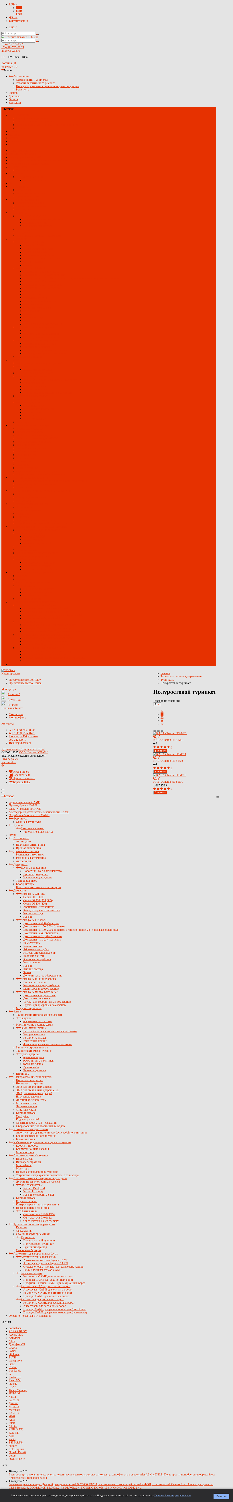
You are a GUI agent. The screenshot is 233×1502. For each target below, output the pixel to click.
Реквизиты (22, 89)
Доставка (14, 96)
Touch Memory (18, 1390)
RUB (12, 4)
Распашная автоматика (30, 202)
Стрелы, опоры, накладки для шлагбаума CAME (53, 615)
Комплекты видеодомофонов (41, 333)
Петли (13, 183)
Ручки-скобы (31, 415)
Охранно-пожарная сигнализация (30, 664)
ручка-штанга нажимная (38, 408)
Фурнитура (20, 166)
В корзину (160, 750)
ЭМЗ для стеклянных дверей (34, 435)
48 (162, 720)
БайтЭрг (14, 1400)
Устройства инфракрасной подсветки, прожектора (47, 523)
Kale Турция (16, 1449)
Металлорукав (25, 500)
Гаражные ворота (31, 621)
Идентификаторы (32, 533)
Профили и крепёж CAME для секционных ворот (54, 631)
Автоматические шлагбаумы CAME (45, 608)
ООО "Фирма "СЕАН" (33, 752)
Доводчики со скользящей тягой (43, 219)
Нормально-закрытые (29, 428)
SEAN (13, 1386)
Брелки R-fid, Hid (34, 536)
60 (162, 723)
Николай (13, 704)
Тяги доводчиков (26, 229)
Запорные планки (34, 382)
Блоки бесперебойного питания (36, 484)
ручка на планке (33, 412)
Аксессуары (23, 189)
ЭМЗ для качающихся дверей (34, 441)
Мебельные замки (27, 451)
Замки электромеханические (34, 399)
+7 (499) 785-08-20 (12, 44)
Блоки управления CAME (25, 157)
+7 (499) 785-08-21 (12, 47)
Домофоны (20, 238)
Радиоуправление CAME (24, 150)
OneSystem (22, 464)
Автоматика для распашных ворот (42, 647)
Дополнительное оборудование (42, 323)
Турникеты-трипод (35, 595)
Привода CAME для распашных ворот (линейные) (54, 657)
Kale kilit (14, 1432)
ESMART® (16, 1442)
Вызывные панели (34, 330)
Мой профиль (17, 717)
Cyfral (12, 1350)
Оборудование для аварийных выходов (40, 474)
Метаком (14, 1409)
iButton (13, 1367)
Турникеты (28, 585)
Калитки (21, 575)
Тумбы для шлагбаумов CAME (42, 618)
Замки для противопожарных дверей (39, 363)
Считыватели (29, 559)
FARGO (14, 1413)
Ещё (12, 27)
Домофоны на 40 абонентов (40, 281)
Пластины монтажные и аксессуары (38, 235)
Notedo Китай (17, 1452)
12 (162, 710)
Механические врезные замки (34, 373)
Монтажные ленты (32, 176)
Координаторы (25, 232)
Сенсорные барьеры (28, 598)
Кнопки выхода (33, 261)
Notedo (13, 1383)
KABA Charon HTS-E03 (168, 760)
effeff (12, 1416)
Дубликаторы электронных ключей (38, 529)
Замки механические (34, 376)
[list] (158, 731)
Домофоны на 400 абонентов (41, 271)
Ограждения (23, 579)
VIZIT (12, 1396)
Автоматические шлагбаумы (38, 605)
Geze (12, 1364)
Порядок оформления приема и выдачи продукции (47, 86)
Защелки (26, 366)
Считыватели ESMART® (39, 562)
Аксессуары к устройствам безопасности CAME (39, 160)
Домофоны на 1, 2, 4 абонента (42, 287)
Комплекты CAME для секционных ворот (49, 624)
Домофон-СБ (17, 1344)
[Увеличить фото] (155, 736)
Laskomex (15, 1377)
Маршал (14, 1406)
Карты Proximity (33, 539)
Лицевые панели (26, 454)
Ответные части (26, 458)
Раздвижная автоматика (31, 206)
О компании (21, 76)
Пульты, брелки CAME (23, 153)
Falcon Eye (15, 1360)
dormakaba (15, 1328)
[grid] (154, 731)
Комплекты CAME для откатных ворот (47, 641)
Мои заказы (16, 714)
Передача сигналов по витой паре (37, 520)
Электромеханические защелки (32, 425)
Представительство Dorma (25, 682)
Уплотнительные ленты (38, 180)
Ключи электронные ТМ (38, 543)
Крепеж (18, 173)
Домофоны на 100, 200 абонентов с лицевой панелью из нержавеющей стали (71, 278)
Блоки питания (32, 294)
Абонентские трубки (36, 297)
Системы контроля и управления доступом (40, 526)
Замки (27, 320)
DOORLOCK (17, 1458)
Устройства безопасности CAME (29, 163)
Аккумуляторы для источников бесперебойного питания (51, 480)
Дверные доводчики (33, 216)
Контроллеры (31, 310)
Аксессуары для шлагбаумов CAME (45, 611)
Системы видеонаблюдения (30, 503)
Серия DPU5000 (33, 245)
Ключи (27, 265)
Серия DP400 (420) (35, 251)
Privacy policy (9, 758)
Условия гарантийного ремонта (35, 82)
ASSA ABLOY (18, 1331)
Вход (14, 17)
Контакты (15, 102)
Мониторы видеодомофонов (41, 337)
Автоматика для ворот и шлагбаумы (35, 601)
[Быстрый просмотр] (159, 736)
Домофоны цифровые (36, 346)
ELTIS (13, 1357)
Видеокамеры (24, 507)
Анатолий (14, 694)
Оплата (13, 99)
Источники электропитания (30, 477)
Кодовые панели (33, 304)
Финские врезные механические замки (47, 392)
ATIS (12, 1419)
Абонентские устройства (38, 255)
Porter (12, 1455)
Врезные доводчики (35, 222)
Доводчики (20, 212)
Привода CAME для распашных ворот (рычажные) (55, 660)
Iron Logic (15, 1370)
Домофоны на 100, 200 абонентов (44, 274)
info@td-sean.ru (10, 50)
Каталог (9, 796)
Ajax (11, 1435)
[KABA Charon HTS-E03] (184, 754)
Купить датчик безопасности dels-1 (23, 749)
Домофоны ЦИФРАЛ (34, 268)
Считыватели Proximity (37, 565)
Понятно (221, 1496)
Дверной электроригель (31, 448)
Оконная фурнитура (28, 170)
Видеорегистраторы (28, 510)
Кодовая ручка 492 (27, 467)
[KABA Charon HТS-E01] (184, 775)
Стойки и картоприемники (33, 582)
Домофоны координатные (39, 343)
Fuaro (12, 1422)
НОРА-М (14, 1393)
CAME (13, 1347)
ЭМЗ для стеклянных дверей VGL (37, 438)
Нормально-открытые (29, 431)
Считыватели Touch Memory (41, 569)
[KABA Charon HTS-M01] (184, 733)
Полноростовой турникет (39, 588)
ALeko (13, 1426)
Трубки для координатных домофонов (47, 350)
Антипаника (21, 186)
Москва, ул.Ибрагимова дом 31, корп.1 (23, 738)
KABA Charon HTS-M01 (168, 739)
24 (162, 714)
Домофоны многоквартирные (39, 340)
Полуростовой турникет (38, 592)
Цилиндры (22, 422)
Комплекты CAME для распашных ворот (48, 651)
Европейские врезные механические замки (50, 379)
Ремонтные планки (35, 389)
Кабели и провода (27, 494)
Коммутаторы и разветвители (41, 258)
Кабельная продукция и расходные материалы (42, 490)
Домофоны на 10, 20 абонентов (42, 284)
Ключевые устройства (37, 307)
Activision (15, 1337)
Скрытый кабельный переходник (36, 471)
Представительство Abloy (25, 679)
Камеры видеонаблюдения (39, 301)
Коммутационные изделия (32, 497)
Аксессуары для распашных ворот (44, 654)
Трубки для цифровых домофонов (44, 353)
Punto (12, 1439)
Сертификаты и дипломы (32, 79)
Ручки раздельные (34, 418)
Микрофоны (23, 513)
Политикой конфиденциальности (172, 1495)
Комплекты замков (35, 386)
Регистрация (20, 20)
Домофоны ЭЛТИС (33, 242)
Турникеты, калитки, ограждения (34, 572)
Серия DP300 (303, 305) (38, 248)
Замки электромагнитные (32, 395)
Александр (14, 699)
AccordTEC (16, 1334)
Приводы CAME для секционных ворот (48, 628)
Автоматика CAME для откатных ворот (45, 634)
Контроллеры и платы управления (37, 552)
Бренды (13, 92)
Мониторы (22, 516)
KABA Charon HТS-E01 (168, 781)
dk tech (13, 1445)
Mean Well (15, 1380)
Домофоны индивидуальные (38, 327)
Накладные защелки (28, 444)
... (10, 144)
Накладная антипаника (30, 193)
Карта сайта (8, 762)
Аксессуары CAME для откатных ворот (48, 637)
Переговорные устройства (32, 556)
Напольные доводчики (37, 225)
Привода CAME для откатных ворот (46, 644)
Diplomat (14, 1354)
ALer (12, 1341)
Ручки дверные (30, 402)
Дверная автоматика (26, 199)
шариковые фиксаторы (37, 369)
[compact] (162, 731)
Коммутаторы (31, 291)
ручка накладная (33, 405)
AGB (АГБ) (16, 1429)
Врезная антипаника (29, 196)
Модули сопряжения (29, 356)
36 (162, 717)
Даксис (13, 1403)
